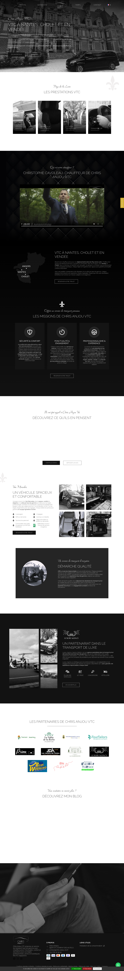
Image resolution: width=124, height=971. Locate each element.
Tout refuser (87, 968)
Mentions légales (73, 966)
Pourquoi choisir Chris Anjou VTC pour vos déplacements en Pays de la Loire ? (98, 826)
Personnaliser (97, 968)
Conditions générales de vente (43, 966)
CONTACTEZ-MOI (75, 916)
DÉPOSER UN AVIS (72, 463)
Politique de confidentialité (60, 966)
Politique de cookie (84, 966)
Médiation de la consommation (91, 946)
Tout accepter (77, 968)
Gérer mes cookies (95, 966)
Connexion (105, 966)
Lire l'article (16, 842)
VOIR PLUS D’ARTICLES (62, 853)
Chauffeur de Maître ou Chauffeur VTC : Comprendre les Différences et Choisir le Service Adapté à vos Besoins (61, 827)
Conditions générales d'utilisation (25, 966)
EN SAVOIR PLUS (16, 54)
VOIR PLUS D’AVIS (51, 463)
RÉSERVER (34, 54)
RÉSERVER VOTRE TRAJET (66, 281)
